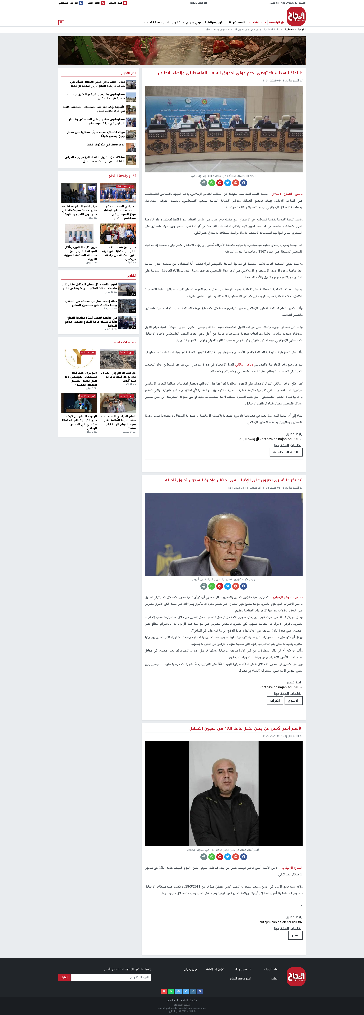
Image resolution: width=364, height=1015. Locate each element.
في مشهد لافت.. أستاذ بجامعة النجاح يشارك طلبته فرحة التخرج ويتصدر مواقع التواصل (90, 322)
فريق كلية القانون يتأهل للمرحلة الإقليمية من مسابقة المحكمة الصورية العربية (80, 253)
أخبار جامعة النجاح (157, 22)
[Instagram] (193, 991)
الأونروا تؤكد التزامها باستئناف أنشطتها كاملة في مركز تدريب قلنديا (94, 109)
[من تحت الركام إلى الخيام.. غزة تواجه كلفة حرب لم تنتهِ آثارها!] (118, 359)
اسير (295, 935)
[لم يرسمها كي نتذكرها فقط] (131, 147)
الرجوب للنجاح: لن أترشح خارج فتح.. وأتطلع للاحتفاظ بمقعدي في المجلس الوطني (79, 422)
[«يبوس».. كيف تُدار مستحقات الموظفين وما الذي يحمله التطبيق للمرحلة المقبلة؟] (79, 359)
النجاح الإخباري (296, 16)
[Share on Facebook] (243, 182)
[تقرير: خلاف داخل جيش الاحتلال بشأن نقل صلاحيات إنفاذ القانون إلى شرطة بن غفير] (131, 84)
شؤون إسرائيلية (215, 22)
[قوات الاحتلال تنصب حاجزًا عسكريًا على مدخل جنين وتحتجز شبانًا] (131, 134)
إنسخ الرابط (247, 439)
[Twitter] (186, 991)
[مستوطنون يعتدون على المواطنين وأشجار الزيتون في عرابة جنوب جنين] (131, 122)
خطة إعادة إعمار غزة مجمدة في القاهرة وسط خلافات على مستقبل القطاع (90, 303)
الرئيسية (302, 30)
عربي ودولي (193, 22)
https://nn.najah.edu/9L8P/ (281, 687)
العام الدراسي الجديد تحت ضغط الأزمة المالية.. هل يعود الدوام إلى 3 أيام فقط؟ (118, 422)
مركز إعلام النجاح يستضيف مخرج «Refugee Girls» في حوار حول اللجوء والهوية (79, 210)
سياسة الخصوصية (182, 1005)
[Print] (203, 182)
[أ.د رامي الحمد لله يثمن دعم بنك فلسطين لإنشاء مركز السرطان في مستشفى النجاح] (118, 193)
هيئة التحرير (172, 1000)
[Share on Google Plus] (235, 182)
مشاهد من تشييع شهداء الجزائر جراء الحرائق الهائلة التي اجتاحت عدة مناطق (94, 159)
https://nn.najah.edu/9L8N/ (281, 922)
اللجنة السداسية (286, 452)
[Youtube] (164, 991)
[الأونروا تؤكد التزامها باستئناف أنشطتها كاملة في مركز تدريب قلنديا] (131, 109)
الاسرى (293, 700)
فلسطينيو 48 (236, 22)
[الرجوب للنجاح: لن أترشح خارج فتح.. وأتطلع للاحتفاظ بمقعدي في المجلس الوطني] (79, 403)
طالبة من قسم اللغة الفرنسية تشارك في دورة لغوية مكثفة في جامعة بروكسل (119, 253)
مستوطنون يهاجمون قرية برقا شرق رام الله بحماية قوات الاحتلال (96, 96)
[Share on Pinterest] (219, 182)
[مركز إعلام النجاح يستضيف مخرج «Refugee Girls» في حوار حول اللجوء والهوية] (79, 193)
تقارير (176, 22)
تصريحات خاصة (125, 342)
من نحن (193, 1000)
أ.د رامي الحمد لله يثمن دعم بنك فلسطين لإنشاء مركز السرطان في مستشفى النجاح (120, 212)
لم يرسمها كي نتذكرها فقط (106, 145)
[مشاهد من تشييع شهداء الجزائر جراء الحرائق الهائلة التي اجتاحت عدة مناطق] (131, 159)
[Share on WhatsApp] (211, 182)
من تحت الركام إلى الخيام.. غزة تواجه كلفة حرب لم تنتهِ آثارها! (118, 377)
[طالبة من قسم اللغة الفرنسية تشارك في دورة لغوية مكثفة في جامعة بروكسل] (118, 234)
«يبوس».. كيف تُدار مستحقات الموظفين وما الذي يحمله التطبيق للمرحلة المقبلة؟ (81, 379)
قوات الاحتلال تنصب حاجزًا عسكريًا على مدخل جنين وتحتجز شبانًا (96, 134)
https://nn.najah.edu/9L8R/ (281, 439)
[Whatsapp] (171, 991)
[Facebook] (200, 991)
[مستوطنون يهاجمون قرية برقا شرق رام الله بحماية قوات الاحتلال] (131, 97)
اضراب (275, 700)
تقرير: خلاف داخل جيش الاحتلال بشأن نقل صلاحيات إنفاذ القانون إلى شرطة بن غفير (97, 84)
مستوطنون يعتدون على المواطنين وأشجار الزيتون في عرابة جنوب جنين (97, 122)
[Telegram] (178, 991)
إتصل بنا (184, 1000)
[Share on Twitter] (227, 182)
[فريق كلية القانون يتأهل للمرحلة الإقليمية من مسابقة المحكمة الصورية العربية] (79, 234)
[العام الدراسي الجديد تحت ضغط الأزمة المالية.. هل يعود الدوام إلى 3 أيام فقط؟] (118, 403)
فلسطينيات (258, 22)
